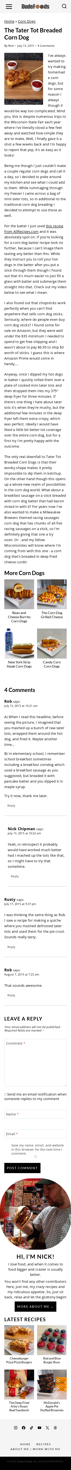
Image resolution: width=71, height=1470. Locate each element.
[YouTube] (39, 1427)
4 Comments (46, 46)
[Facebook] (23, 1427)
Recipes (43, 1444)
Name (12, 1114)
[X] (47, 1427)
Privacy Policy (35, 1465)
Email (12, 1134)
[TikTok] (31, 1427)
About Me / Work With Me (35, 1449)
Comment (16, 1043)
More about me (33, 1306)
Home (9, 21)
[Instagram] (15, 1427)
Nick (11, 46)
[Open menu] (9, 6)
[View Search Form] (64, 6)
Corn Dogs (27, 21)
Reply (11, 805)
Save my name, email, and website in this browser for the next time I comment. (37, 1149)
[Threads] (55, 1427)
